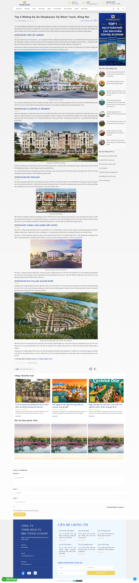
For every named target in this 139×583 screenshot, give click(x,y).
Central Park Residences (108, 172)
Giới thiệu (27, 8)
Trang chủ (19, 8)
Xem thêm (18, 416)
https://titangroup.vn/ (26, 564)
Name (15, 489)
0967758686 (24, 547)
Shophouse (21, 455)
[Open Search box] (123, 9)
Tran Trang (22, 21)
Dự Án (34, 8)
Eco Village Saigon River (44, 359)
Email (15, 498)
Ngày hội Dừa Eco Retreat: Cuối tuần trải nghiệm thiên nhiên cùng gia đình (116, 93)
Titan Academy (68, 8)
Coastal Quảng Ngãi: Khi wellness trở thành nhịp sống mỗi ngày (116, 114)
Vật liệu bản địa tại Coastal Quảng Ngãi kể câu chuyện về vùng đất (115, 133)
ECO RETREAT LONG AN (106, 160)
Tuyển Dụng (84, 8)
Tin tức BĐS (41, 8)
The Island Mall (104, 180)
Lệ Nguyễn (17, 409)
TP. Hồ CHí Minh (31, 455)
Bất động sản (87, 21)
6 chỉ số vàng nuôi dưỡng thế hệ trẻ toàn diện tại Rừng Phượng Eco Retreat (116, 74)
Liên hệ (76, 8)
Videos (49, 8)
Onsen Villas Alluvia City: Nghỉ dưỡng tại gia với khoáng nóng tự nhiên (116, 142)
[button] (122, 440)
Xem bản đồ (62, 540)
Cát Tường (54, 409)
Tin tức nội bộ (57, 8)
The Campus (103, 168)
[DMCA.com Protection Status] (77, 580)
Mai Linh (91, 409)
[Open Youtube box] (118, 9)
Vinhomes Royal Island (107, 176)
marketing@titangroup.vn (92, 4)
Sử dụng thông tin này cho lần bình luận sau (25, 510)
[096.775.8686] (4, 579)
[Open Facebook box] (113, 9)
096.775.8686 (75, 4)
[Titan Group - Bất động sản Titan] (24, 3)
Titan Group (65, 580)
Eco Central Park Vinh (107, 164)
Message (16, 473)
